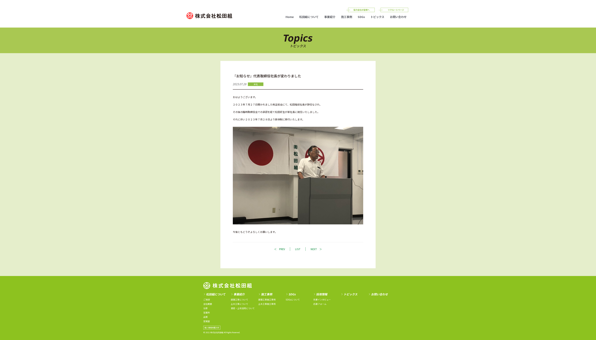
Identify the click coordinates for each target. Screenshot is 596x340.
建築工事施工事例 (267, 299)
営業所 (206, 312)
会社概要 (207, 303)
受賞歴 (206, 321)
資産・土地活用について (243, 308)
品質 (205, 316)
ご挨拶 (206, 299)
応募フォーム (319, 303)
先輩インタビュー (322, 299)
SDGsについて (293, 299)
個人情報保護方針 (211, 327)
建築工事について (239, 299)
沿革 (205, 308)
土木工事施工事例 (267, 303)
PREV (282, 249)
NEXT (314, 249)
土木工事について (239, 303)
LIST (297, 249)
